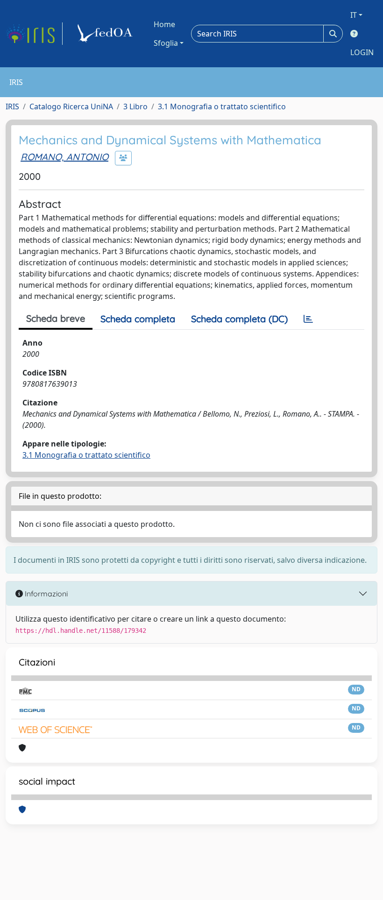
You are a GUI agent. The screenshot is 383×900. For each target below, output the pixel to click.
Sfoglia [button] (166, 43)
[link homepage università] (106, 33)
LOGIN (362, 52)
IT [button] (353, 15)
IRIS (12, 106)
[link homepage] (34, 33)
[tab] (308, 319)
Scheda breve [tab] (55, 318)
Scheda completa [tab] (137, 319)
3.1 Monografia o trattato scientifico (222, 106)
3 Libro (135, 106)
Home (164, 24)
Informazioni (45, 593)
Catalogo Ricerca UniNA (71, 106)
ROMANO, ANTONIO (64, 157)
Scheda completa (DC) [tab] (239, 319)
